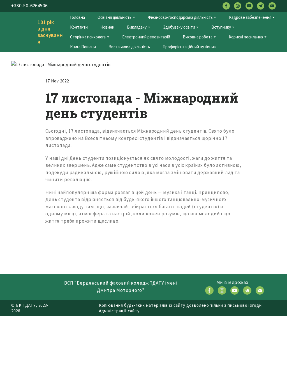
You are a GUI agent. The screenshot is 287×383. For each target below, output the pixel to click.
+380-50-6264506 (29, 6)
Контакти (79, 27)
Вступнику (221, 27)
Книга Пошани (83, 46)
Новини (107, 27)
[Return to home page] (21, 32)
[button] (226, 6)
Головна (77, 17)
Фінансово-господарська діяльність (180, 17)
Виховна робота (197, 37)
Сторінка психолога (88, 37)
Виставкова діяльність (129, 46)
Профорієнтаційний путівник (189, 46)
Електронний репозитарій (146, 37)
